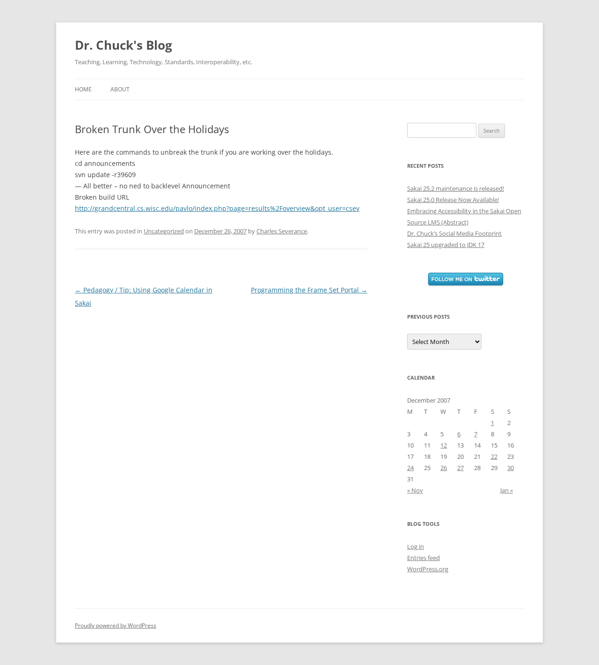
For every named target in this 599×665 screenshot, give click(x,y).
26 (443, 467)
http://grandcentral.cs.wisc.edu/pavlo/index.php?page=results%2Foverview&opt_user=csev (217, 208)
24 (410, 467)
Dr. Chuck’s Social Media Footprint (454, 233)
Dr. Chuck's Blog (123, 45)
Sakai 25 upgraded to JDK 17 (445, 244)
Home (83, 89)
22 (494, 456)
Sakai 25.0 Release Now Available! (453, 199)
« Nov (415, 490)
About (120, 89)
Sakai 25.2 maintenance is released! (455, 188)
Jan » (506, 490)
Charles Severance (281, 231)
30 (510, 467)
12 (443, 445)
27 (460, 467)
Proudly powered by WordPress (115, 625)
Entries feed (423, 557)
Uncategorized (164, 231)
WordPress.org (427, 569)
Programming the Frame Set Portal (309, 289)
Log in (415, 546)
